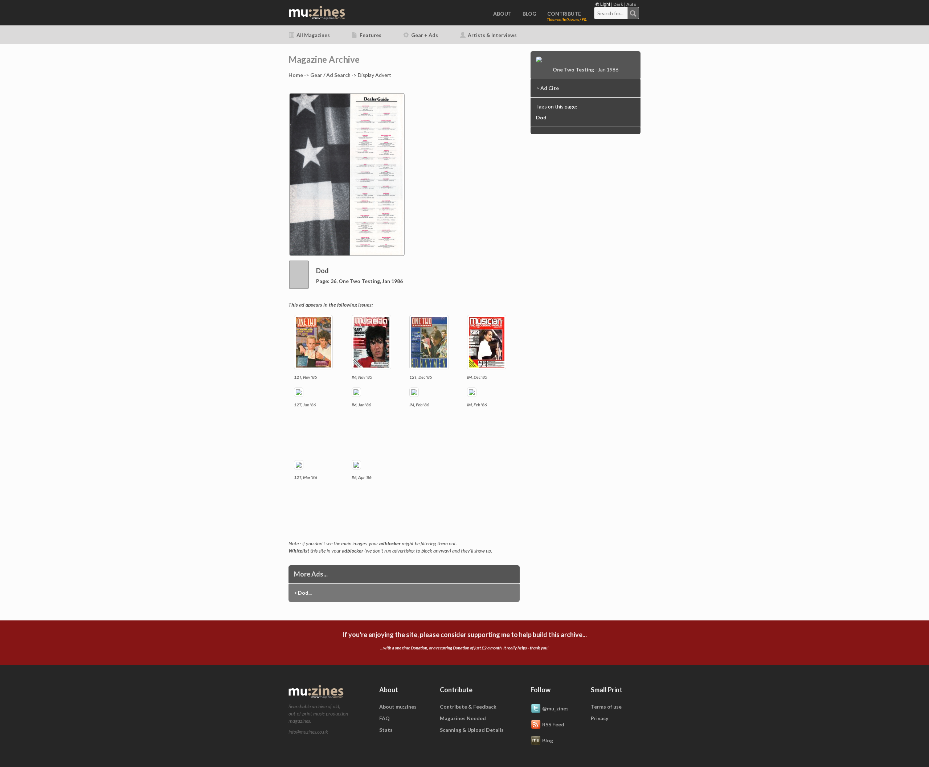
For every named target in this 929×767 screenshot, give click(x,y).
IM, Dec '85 (477, 377)
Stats (386, 730)
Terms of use (606, 707)
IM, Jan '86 (361, 404)
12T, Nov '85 (305, 377)
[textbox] (611, 13)
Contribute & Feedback (468, 707)
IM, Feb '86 (419, 404)
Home (295, 75)
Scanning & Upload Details (472, 730)
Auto (631, 4)
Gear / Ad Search (330, 75)
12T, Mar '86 (305, 477)
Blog (547, 740)
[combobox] (616, 13)
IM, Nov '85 (362, 377)
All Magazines (312, 35)
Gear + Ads (424, 35)
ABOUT (502, 14)
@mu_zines (555, 708)
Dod (541, 117)
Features (370, 35)
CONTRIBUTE (564, 14)
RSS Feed (553, 724)
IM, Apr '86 (362, 477)
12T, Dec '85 (420, 377)
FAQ (384, 718)
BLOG (529, 14)
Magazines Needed (463, 718)
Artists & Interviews (492, 35)
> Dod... (303, 593)
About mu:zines (398, 707)
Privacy (599, 718)
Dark (618, 4)
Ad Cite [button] (549, 88)
